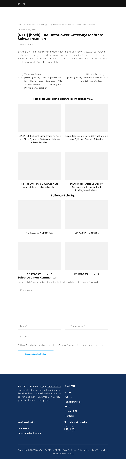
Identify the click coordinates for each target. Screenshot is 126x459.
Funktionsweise (73, 401)
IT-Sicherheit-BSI (25, 44)
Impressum (23, 428)
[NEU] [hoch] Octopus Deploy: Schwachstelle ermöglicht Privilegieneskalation (86, 187)
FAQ (67, 406)
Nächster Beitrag (84, 77)
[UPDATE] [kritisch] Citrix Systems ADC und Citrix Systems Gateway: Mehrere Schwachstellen (39, 139)
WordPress (68, 453)
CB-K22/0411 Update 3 (86, 232)
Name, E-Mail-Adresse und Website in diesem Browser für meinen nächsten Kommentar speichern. (61, 345)
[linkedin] (66, 429)
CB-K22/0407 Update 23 (39, 232)
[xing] (72, 429)
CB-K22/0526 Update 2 (39, 274)
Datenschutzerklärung (29, 433)
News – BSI (71, 411)
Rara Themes (98, 450)
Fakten (68, 397)
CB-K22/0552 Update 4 (86, 274)
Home (68, 392)
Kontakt (69, 415)
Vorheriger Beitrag (43, 81)
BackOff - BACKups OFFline (48, 450)
